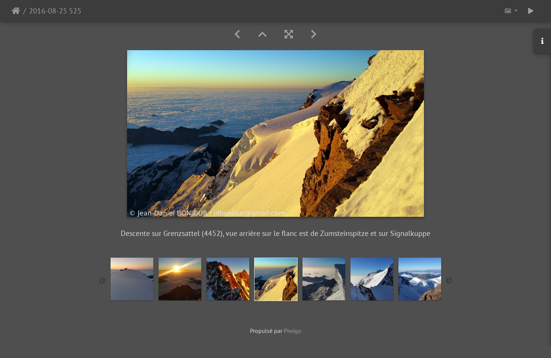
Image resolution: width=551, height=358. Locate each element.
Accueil (16, 10)
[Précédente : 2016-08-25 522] (237, 34)
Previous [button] (102, 281)
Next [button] (449, 281)
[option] (132, 279)
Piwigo (292, 330)
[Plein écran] (289, 34)
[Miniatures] (262, 34)
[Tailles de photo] (511, 10)
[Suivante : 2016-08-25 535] (314, 34)
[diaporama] (530, 10)
